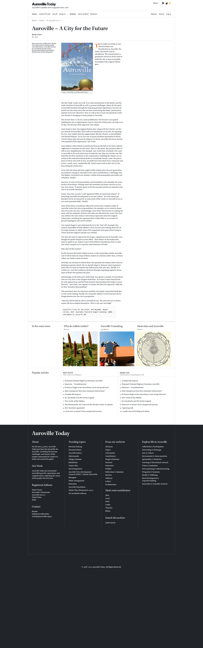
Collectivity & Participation (153, 447)
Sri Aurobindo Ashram (77, 493)
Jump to (62, 14)
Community (110, 453)
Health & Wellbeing (150, 475)
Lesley (107, 505)
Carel (107, 498)
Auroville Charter (50, 47)
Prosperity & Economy (151, 472)
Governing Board (75, 469)
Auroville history (37, 47)
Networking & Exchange (151, 450)
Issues (41, 20)
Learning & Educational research (155, 462)
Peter (107, 501)
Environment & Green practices (154, 456)
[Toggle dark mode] (170, 3)
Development (48, 52)
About (155, 3)
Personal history (75, 450)
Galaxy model (49, 45)
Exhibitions (73, 462)
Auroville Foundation (77, 487)
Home (34, 20)
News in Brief (83, 14)
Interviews (109, 465)
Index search (110, 523)
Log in (168, 14)
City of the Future (38, 45)
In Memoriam (110, 484)
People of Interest (112, 459)
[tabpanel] (89, 396)
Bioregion (72, 477)
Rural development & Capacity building (150, 479)
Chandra (108, 508)
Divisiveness (36, 52)
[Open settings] (163, 3)
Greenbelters (49, 50)
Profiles (108, 469)
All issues (109, 447)
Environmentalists (38, 50)
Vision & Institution (150, 465)
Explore (154, 14)
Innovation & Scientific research (154, 484)
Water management (76, 481)
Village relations (75, 459)
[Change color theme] (166, 3)
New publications (45, 44)
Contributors (110, 456)
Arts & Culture (148, 453)
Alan (107, 495)
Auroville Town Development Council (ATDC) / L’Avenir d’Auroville (83, 473)
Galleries (108, 478)
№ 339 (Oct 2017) (53, 20)
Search (161, 14)
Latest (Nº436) (44, 14)
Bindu (107, 511)
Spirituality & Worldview (152, 459)
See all (54, 14)
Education (73, 484)
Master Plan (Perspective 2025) (81, 490)
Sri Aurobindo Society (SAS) (41, 49)
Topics (108, 450)
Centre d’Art (73, 465)
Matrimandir (74, 456)
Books (54, 44)
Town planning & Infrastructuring (155, 469)
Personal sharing (75, 447)
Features (93, 14)
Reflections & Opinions (114, 472)
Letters (108, 481)
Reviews (108, 475)
